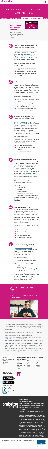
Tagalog (38, 366)
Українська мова (21, 365)
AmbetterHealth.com (33, 350)
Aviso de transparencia (24, 405)
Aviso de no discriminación (37, 403)
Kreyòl (18, 368)
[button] (41, 446)
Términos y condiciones (24, 403)
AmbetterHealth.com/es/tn (11, 337)
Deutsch (38, 365)
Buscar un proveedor (32, 173)
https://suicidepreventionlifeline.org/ (27, 269)
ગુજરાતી (38, 362)
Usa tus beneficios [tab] (15, 18)
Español (28, 360)
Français (28, 366)
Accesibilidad (22, 409)
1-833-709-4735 (27, 295)
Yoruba (18, 366)
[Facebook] (18, 374)
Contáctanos (5, 360)
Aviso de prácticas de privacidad (26, 401)
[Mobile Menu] (45, 2)
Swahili (37, 363)
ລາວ (27, 363)
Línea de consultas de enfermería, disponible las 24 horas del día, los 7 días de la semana (25, 56)
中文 (18, 362)
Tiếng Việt (19, 363)
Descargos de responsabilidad (37, 405)
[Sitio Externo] (8, 390)
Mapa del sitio (36, 407)
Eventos (4, 363)
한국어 (28, 365)
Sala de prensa (5, 362)
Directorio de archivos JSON (25, 407)
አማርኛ (28, 362)
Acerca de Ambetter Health (8, 359)
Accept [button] (41, 443)
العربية (37, 360)
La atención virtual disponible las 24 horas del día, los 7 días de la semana (26, 122)
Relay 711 (34, 295)
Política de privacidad (23, 399)
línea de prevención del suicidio (24, 248)
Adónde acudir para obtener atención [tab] (32, 18)
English (18, 360)
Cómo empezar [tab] (4, 18)
